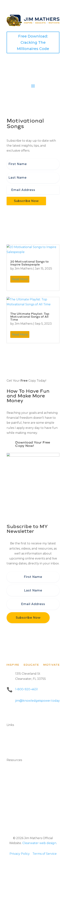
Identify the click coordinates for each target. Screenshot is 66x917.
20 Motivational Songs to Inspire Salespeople (29, 263)
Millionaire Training (20, 799)
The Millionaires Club (22, 740)
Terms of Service (44, 853)
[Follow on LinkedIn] (17, 712)
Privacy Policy (20, 853)
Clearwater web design (39, 843)
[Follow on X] (24, 712)
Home (11, 735)
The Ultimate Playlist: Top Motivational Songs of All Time (29, 316)
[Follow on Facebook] (9, 712)
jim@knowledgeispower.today (37, 700)
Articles (12, 803)
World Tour (15, 744)
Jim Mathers (23, 268)
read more (20, 279)
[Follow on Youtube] (39, 712)
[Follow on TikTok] (46, 712)
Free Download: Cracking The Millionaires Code (33, 42)
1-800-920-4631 (26, 689)
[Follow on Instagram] (31, 712)
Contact (12, 749)
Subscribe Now (26, 201)
